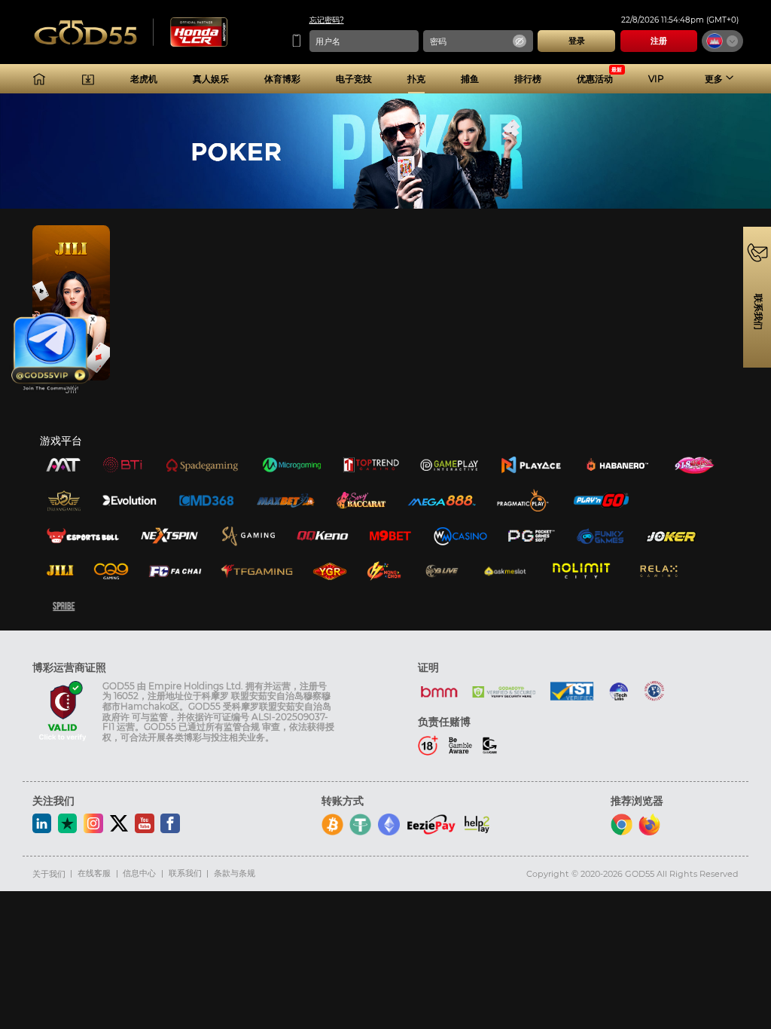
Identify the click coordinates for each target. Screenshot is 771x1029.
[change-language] (722, 41)
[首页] (39, 79)
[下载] (88, 79)
